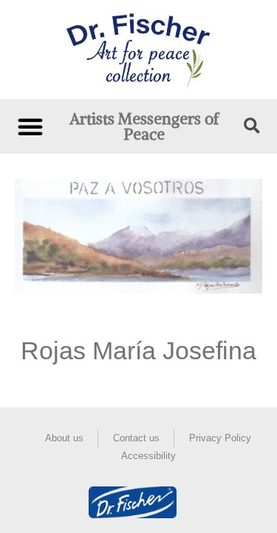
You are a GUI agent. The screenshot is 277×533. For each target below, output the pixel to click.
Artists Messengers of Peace (144, 126)
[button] (30, 126)
